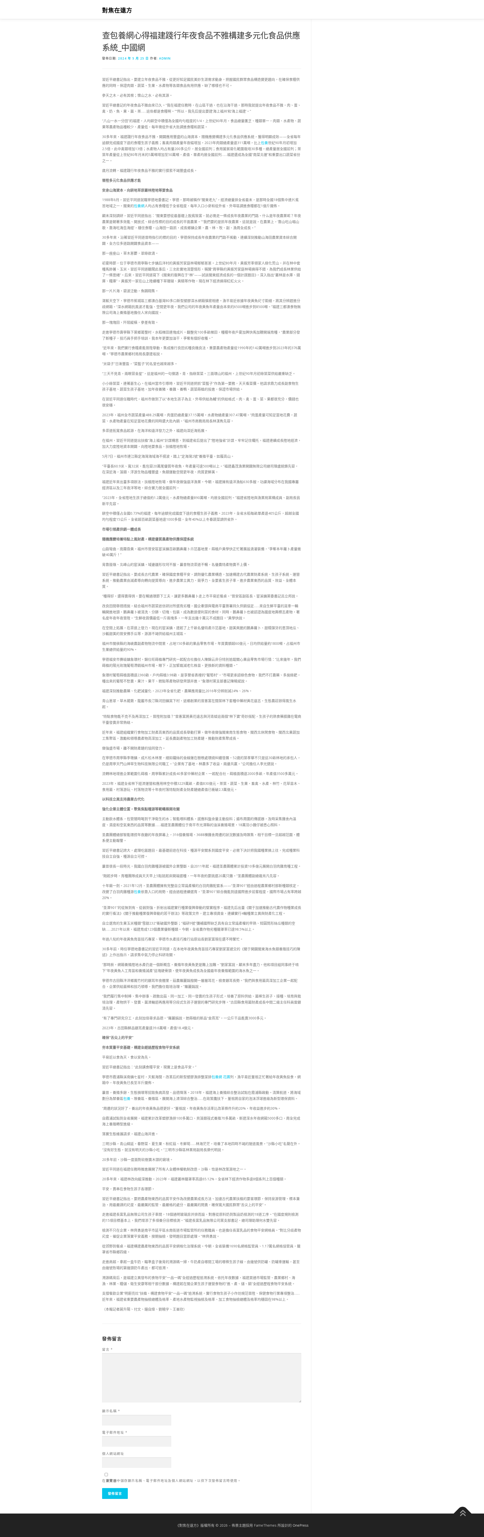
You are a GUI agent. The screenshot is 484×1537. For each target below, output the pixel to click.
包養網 (139, 205)
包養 (264, 142)
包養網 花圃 (220, 1076)
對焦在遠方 (117, 10)
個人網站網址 (113, 1453)
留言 (107, 1349)
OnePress (301, 1525)
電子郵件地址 (114, 1432)
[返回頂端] (463, 1513)
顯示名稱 (111, 1411)
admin (165, 58)
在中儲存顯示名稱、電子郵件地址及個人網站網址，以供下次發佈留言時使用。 (171, 1480)
